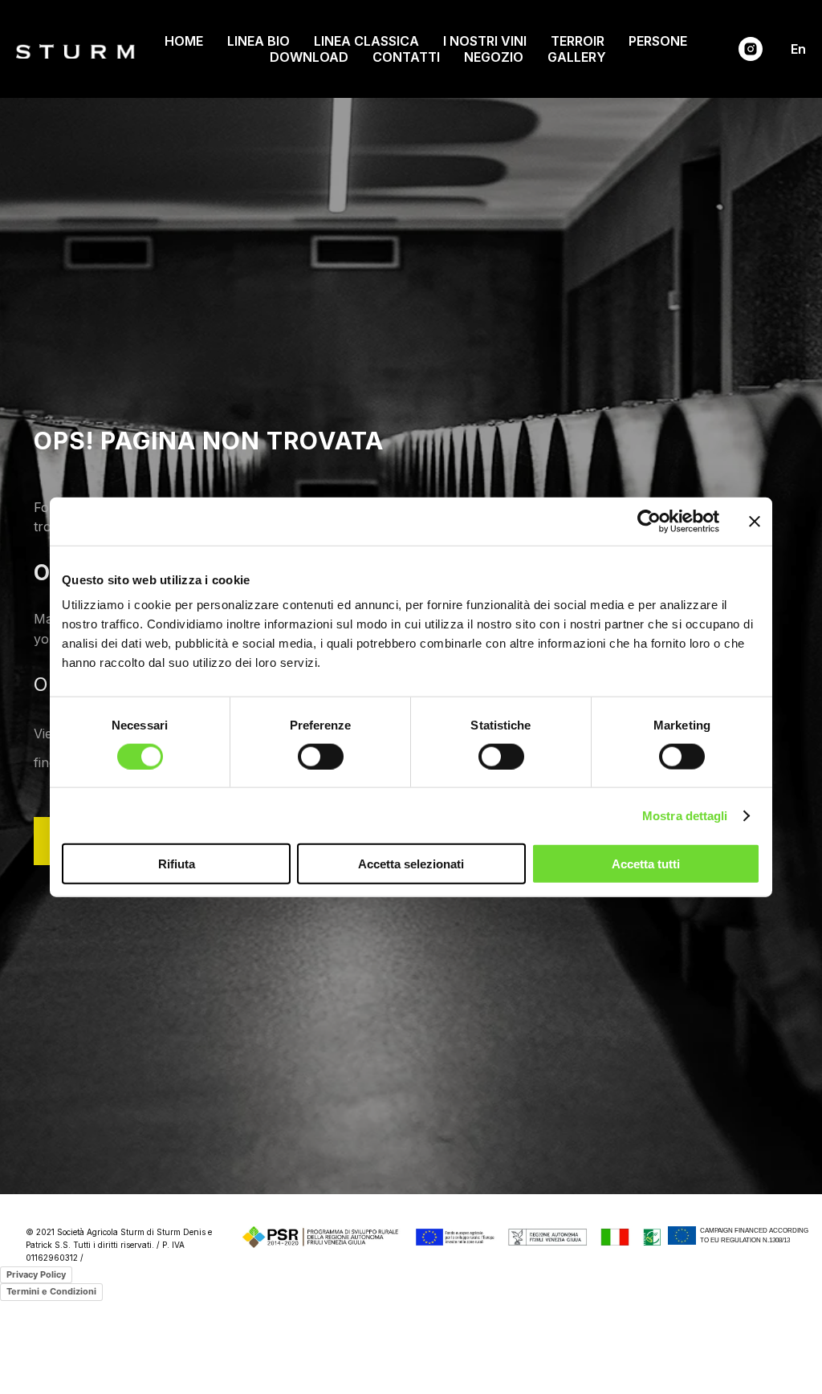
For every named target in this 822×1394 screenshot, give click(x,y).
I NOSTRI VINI (485, 41)
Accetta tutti (646, 864)
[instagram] (751, 49)
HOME (184, 41)
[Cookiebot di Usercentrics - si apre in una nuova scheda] (649, 521)
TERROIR (577, 41)
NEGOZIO (493, 57)
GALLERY (576, 57)
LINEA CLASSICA (366, 41)
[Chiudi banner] (754, 520)
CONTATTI (406, 57)
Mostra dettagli (685, 815)
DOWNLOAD (309, 57)
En (798, 49)
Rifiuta (176, 864)
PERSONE (658, 41)
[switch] (321, 756)
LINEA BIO (258, 41)
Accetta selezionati (411, 864)
